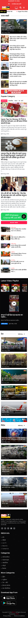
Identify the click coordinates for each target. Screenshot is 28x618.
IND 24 (13, 612)
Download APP (16, 4)
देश (11, 235)
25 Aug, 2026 (5, 134)
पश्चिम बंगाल (13, 227)
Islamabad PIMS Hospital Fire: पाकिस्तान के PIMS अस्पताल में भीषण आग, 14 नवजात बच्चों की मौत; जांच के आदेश (14, 501)
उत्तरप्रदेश (12, 268)
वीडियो (4, 540)
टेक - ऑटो (21, 100)
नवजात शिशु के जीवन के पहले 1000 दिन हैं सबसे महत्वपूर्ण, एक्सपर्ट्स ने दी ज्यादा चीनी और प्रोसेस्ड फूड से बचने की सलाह (13, 156)
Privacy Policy (7, 616)
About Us (4, 546)
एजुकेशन (4, 579)
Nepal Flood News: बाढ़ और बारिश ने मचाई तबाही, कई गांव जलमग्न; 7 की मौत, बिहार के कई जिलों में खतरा (13, 453)
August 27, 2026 (15, 1)
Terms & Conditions (19, 616)
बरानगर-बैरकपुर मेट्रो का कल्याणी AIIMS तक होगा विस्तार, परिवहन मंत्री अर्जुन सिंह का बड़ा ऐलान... (18, 47)
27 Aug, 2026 (6, 32)
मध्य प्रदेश (13, 260)
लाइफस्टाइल (4, 100)
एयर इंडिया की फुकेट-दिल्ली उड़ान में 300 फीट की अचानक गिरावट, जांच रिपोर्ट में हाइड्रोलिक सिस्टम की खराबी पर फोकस (13, 410)
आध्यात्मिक (10, 100)
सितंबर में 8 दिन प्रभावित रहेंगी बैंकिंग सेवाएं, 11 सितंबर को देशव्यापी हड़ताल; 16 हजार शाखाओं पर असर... (18, 74)
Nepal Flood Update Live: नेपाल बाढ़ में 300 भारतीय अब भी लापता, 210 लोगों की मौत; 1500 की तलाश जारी (13, 28)
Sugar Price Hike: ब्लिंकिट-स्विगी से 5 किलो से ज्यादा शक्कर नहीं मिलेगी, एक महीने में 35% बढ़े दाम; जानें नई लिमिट (13, 394)
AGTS (17, 614)
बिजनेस (4, 568)
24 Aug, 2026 (5, 173)
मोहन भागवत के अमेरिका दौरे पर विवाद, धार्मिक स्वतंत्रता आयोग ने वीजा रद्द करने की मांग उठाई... (18, 38)
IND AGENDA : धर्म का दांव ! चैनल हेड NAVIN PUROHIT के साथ (13, 316)
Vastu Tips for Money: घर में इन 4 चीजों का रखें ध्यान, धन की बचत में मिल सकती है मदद (14, 121)
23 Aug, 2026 (5, 209)
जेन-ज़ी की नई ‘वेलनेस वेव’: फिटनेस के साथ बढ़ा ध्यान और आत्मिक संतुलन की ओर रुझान (14, 195)
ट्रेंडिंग (3, 577)
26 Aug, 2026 (6, 458)
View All (20, 334)
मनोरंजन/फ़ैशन (5, 557)
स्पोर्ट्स (15, 100)
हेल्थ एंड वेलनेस (6, 585)
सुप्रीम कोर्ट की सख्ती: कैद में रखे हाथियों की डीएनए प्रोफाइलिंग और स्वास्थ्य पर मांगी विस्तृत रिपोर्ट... (18, 83)
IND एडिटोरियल (6, 588)
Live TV (4, 543)
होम (3, 537)
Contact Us (5, 548)
